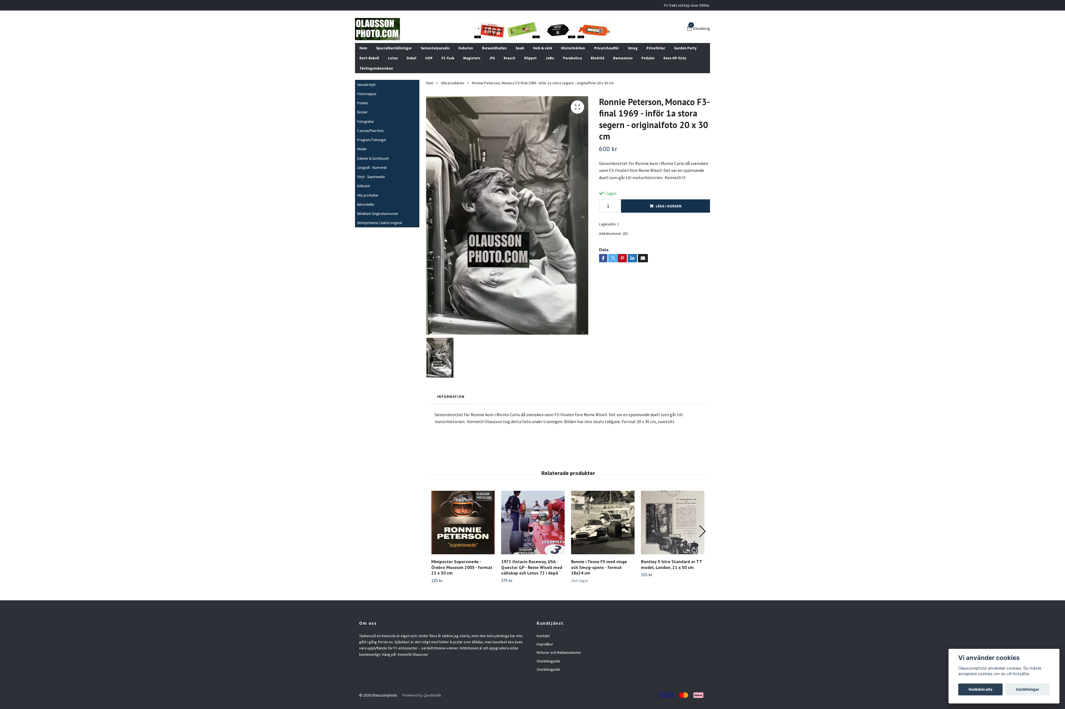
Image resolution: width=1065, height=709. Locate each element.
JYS (492, 58)
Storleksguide (548, 661)
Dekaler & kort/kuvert (373, 158)
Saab (520, 48)
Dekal (411, 58)
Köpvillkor (545, 644)
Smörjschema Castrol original (379, 222)
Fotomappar (366, 94)
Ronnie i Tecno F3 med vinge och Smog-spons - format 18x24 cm (599, 567)
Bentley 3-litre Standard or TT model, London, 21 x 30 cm (671, 564)
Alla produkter (367, 195)
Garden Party (685, 48)
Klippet (530, 58)
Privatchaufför (606, 48)
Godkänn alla (980, 689)
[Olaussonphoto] (377, 29)
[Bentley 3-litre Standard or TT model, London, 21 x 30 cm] (672, 522)
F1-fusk (448, 58)
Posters (362, 103)
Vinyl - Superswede (371, 176)
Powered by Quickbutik (421, 695)
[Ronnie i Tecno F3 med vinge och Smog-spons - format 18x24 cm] (603, 522)
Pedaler (648, 58)
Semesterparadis (435, 48)
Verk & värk (542, 48)
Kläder (362, 149)
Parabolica (572, 58)
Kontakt (543, 635)
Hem (363, 48)
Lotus (393, 58)
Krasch (509, 58)
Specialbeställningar (394, 48)
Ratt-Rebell (369, 58)
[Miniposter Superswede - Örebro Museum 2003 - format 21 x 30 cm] (463, 522)
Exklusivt (363, 186)
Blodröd (597, 58)
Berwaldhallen (494, 48)
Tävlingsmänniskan (376, 68)
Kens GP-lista (674, 58)
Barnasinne (623, 58)
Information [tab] (451, 396)
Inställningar (1027, 689)
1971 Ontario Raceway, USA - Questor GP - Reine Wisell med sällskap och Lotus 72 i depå (531, 567)
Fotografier (365, 121)
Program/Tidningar (371, 140)
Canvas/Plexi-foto (370, 130)
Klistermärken (573, 48)
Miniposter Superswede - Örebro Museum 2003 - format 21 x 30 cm (461, 567)
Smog (633, 48)
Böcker (362, 112)
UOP (429, 58)
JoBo (550, 58)
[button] (702, 531)
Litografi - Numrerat (372, 167)
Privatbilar (655, 48)
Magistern (471, 58)
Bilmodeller (365, 204)
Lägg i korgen (668, 206)
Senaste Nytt (366, 84)
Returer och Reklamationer (559, 652)
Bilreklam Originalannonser (377, 213)
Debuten (465, 48)
